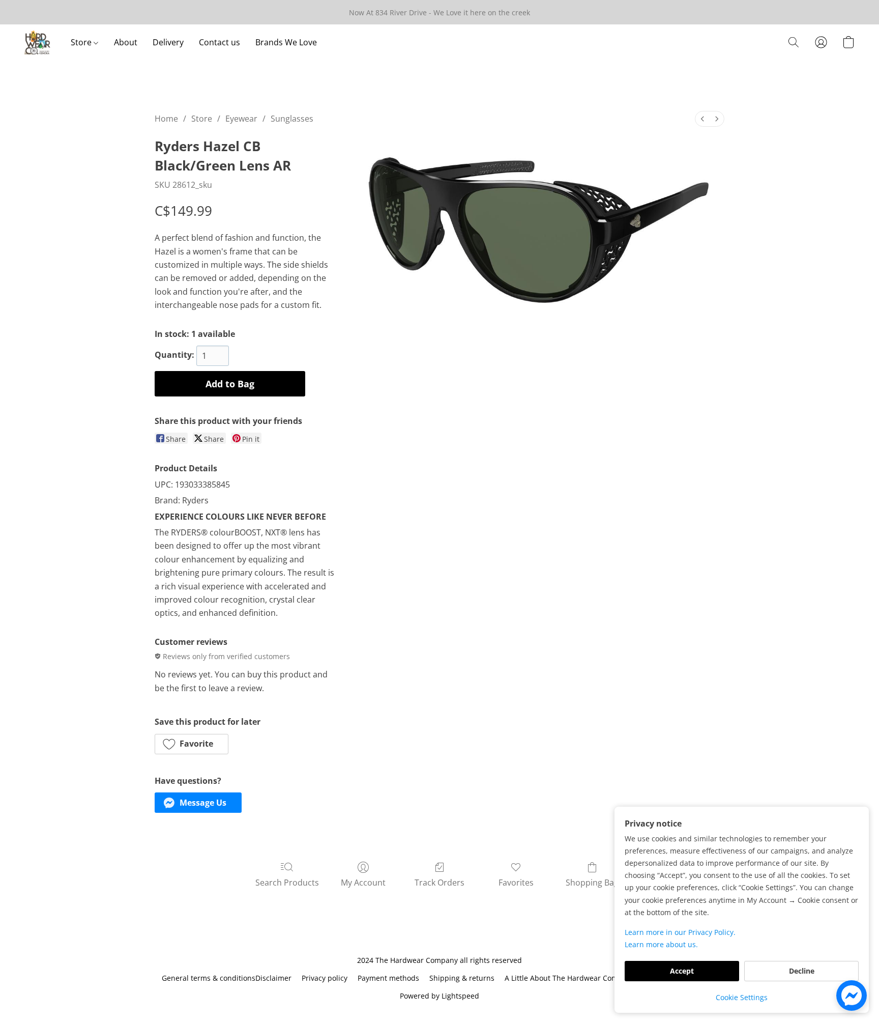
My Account (363, 882)
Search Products (287, 882)
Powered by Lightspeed (439, 996)
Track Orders (439, 882)
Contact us (219, 42)
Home (166, 118)
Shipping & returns (461, 978)
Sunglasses (292, 118)
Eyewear (241, 118)
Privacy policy (324, 978)
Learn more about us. (661, 944)
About (125, 42)
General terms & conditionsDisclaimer (226, 978)
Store (82, 42)
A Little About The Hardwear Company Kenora (583, 978)
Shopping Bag (592, 882)
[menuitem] (702, 118)
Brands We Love (286, 42)
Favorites (516, 882)
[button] (37, 42)
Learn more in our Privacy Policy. (680, 932)
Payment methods (388, 978)
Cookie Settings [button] (742, 997)
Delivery (168, 42)
